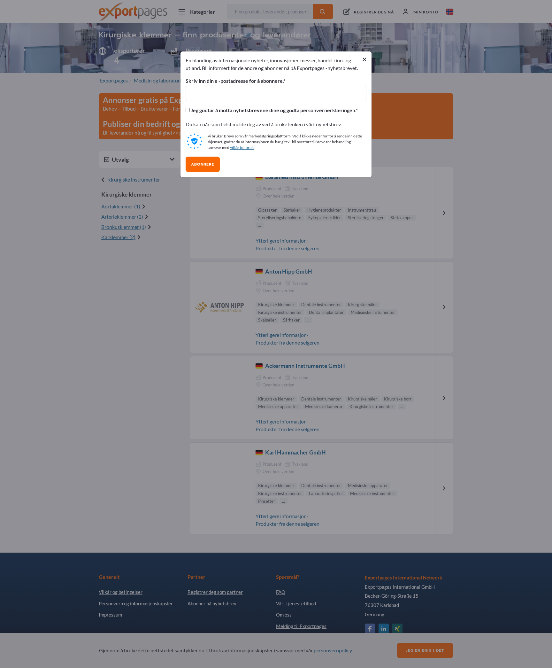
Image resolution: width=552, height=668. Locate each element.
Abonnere (202, 164)
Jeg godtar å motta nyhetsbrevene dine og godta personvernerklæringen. (273, 110)
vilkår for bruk (242, 147)
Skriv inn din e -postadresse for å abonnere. (234, 80)
